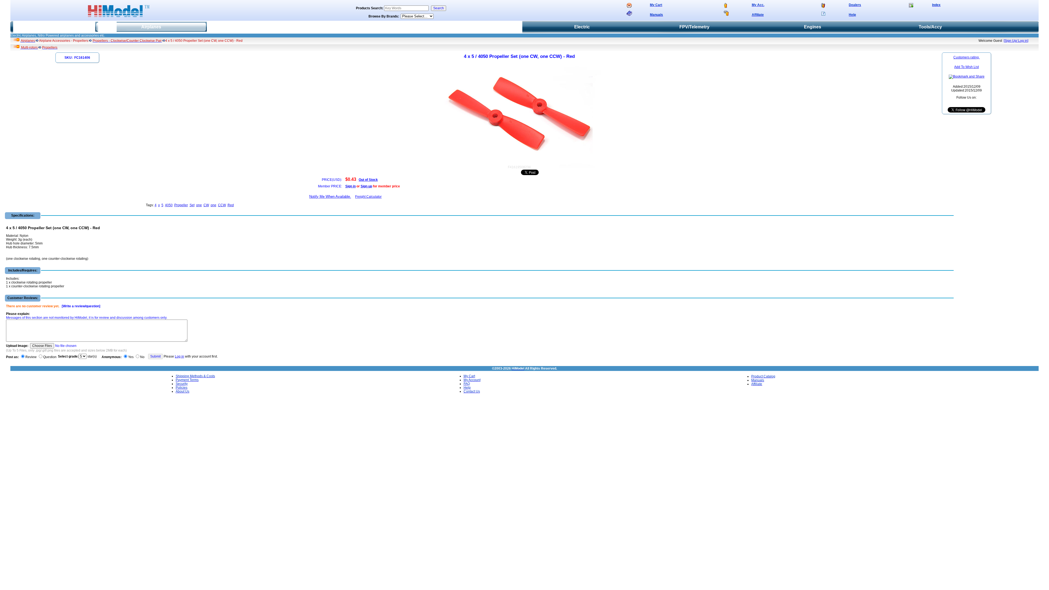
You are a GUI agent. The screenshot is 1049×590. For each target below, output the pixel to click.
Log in (179, 356)
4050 (169, 205)
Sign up (366, 186)
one (199, 205)
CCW (222, 205)
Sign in (350, 186)
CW (206, 205)
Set (192, 205)
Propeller (181, 205)
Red (231, 205)
